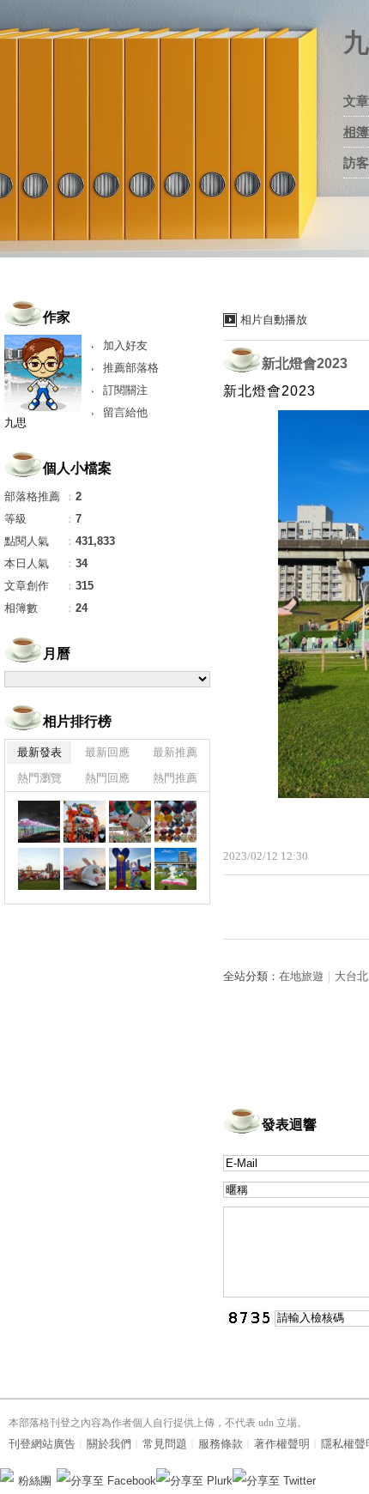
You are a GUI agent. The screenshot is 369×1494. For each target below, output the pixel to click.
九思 (15, 422)
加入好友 (125, 345)
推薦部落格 (131, 367)
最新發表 (39, 752)
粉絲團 (34, 1480)
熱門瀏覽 (39, 777)
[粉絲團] (7, 1475)
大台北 (351, 976)
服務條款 (220, 1443)
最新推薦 (175, 752)
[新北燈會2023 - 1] (39, 822)
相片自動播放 (273, 319)
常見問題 (164, 1443)
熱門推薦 (175, 777)
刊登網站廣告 (42, 1443)
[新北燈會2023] (85, 822)
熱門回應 (107, 777)
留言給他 (125, 412)
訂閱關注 (125, 390)
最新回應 (107, 752)
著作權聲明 (282, 1443)
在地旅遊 (301, 976)
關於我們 (109, 1443)
